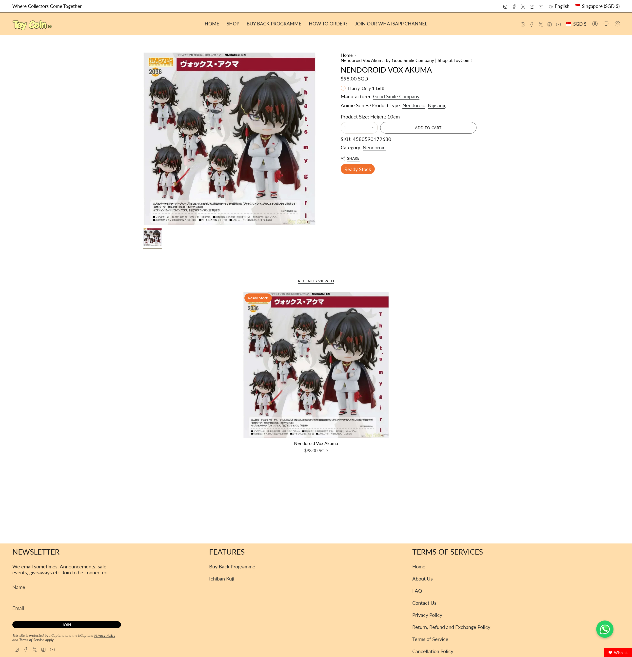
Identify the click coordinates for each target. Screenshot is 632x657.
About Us (422, 578)
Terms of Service (31, 640)
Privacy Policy (104, 635)
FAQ (417, 591)
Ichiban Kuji (221, 578)
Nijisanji (436, 105)
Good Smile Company (396, 96)
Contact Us (424, 603)
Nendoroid (413, 105)
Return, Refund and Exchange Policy (451, 627)
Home (347, 55)
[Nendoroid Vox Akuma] (316, 365)
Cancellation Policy (432, 651)
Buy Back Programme (232, 566)
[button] (233, 24)
